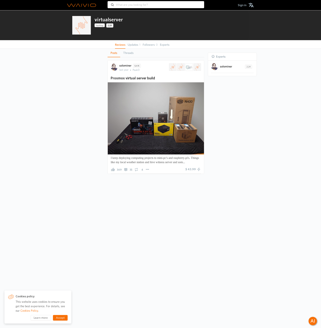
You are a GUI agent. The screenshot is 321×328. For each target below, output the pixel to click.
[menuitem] (242, 5)
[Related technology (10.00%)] (189, 67)
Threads (128, 53)
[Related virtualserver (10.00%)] (172, 67)
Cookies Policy (29, 311)
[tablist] (156, 53)
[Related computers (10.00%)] (180, 67)
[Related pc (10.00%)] (197, 67)
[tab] (114, 53)
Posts (114, 53)
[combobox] (156, 3)
